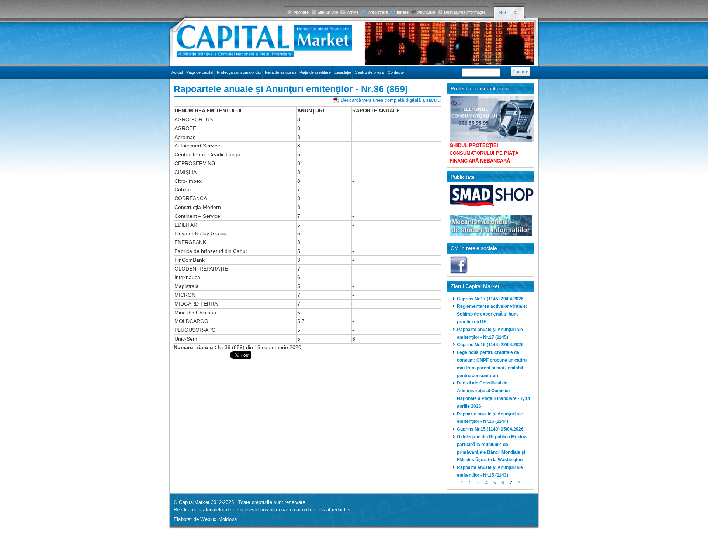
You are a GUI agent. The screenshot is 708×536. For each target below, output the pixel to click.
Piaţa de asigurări (280, 72)
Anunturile (426, 12)
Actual (177, 72)
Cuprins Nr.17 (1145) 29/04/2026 (490, 299)
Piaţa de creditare (315, 72)
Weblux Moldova (218, 519)
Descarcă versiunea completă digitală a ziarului (391, 100)
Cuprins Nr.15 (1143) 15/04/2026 (490, 429)
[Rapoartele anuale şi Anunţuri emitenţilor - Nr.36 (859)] (502, 12)
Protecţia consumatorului (239, 72)
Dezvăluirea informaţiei (464, 12)
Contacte (396, 72)
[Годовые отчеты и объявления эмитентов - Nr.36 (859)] (516, 12)
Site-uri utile (327, 12)
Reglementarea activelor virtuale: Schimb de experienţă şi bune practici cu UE (492, 314)
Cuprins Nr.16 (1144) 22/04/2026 (490, 344)
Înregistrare (377, 12)
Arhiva (352, 12)
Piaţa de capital (199, 72)
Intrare (403, 12)
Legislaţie (342, 72)
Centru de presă (369, 72)
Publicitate (463, 177)
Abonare (301, 12)
